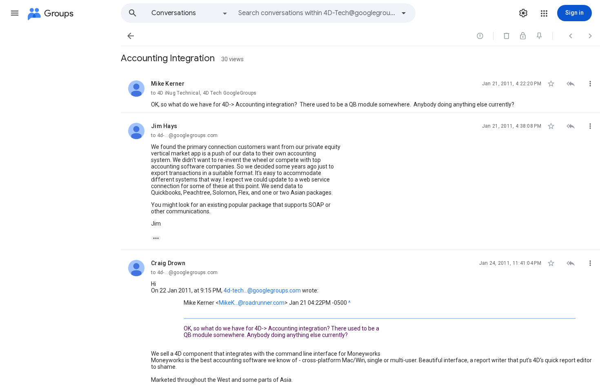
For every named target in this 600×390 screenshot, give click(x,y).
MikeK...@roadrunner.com (251, 302)
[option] (190, 13)
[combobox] (317, 13)
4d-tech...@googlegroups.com (262, 290)
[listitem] (360, 92)
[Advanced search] (403, 13)
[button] (14, 13)
